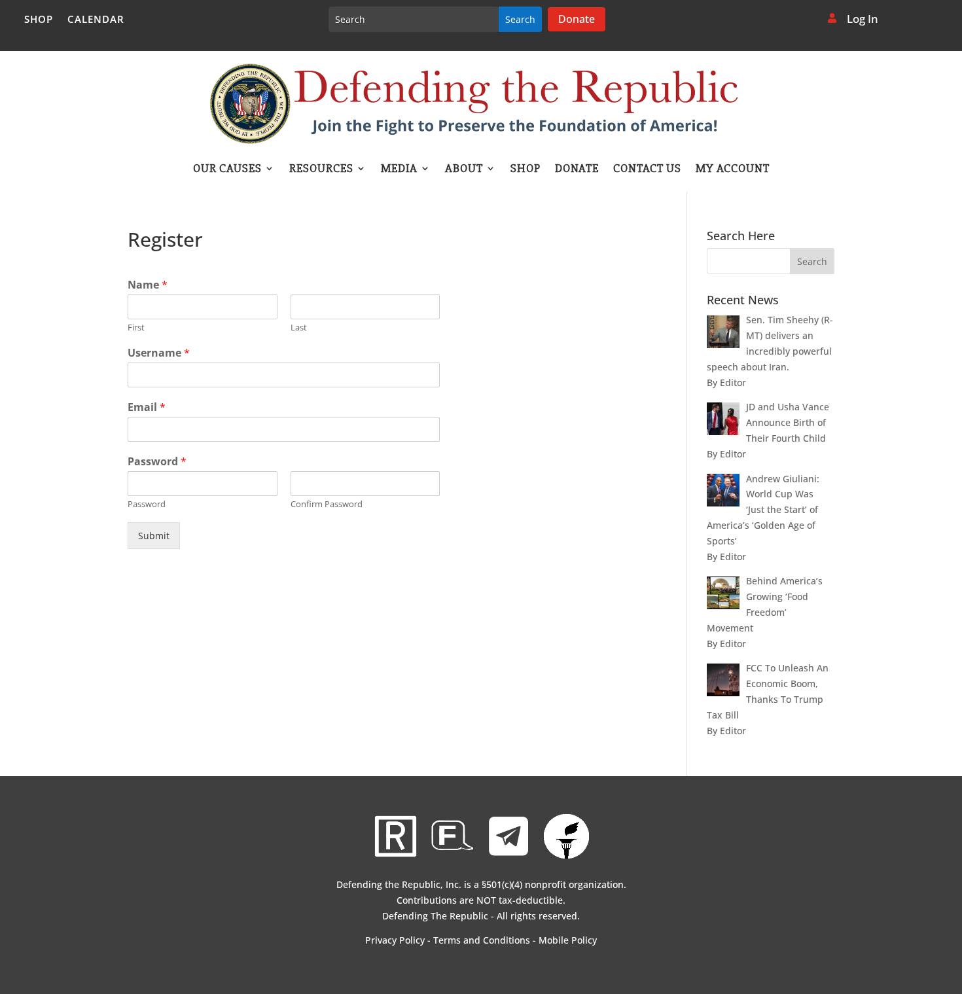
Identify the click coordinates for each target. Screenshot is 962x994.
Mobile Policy (568, 940)
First (136, 327)
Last (299, 327)
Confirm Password (327, 504)
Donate (576, 19)
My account (733, 169)
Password (157, 462)
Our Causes (227, 169)
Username (159, 353)
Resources (321, 169)
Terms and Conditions (481, 940)
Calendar (95, 20)
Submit (153, 535)
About (464, 169)
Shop (38, 20)
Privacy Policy (395, 940)
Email (147, 407)
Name (148, 285)
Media (399, 169)
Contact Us (647, 169)
